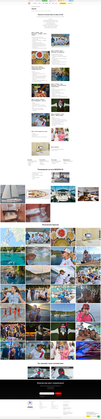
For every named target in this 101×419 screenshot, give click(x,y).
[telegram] (29, 407)
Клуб (53, 3)
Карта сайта (41, 408)
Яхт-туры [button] (35, 3)
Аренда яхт (41, 404)
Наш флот (52, 404)
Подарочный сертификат (54, 408)
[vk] (30, 407)
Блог (56, 3)
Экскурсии (40, 403)
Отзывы (52, 402)
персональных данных (47, 396)
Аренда (46, 3)
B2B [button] (50, 3)
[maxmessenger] (32, 407)
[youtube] (28, 407)
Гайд (43, 3)
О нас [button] (39, 3)
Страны (40, 402)
